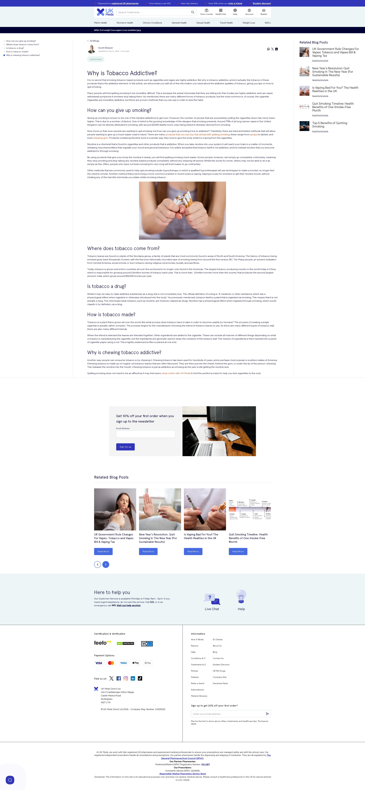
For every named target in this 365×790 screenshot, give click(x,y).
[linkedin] (276, 49)
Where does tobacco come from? (22, 44)
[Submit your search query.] (192, 12)
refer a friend (235, 3)
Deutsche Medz (220, 683)
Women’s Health (125, 22)
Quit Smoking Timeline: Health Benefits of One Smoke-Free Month (248, 538)
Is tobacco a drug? (15, 47)
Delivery (195, 677)
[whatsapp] (268, 49)
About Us (217, 646)
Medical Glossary (199, 696)
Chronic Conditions (152, 22)
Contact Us (218, 658)
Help (193, 652)
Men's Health (100, 22)
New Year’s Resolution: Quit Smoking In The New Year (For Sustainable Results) (158, 538)
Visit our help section (129, 605)
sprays (253, 134)
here (138, 30)
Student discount (262, 3)
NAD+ (268, 22)
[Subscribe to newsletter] (267, 713)
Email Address (123, 428)
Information (198, 633)
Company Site (219, 677)
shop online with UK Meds (176, 373)
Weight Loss (249, 22)
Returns (194, 646)
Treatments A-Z (198, 664)
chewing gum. (101, 137)
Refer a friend (197, 683)
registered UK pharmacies (125, 3)
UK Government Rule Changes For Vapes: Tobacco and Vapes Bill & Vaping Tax (113, 538)
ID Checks (218, 639)
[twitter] (272, 49)
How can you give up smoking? (21, 40)
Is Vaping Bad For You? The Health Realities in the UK (201, 536)
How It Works (197, 639)
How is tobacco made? (17, 51)
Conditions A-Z (198, 658)
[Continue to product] (115, 509)
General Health (179, 22)
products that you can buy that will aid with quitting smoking (198, 134)
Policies (194, 671)
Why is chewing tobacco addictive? (23, 55)
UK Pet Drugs (219, 671)
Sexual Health (203, 22)
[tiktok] (140, 678)
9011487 (205, 764)
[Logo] (105, 12)
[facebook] (118, 678)
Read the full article (320, 60)
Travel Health (226, 22)
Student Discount (221, 664)
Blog (215, 652)
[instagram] (126, 678)
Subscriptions (197, 690)
